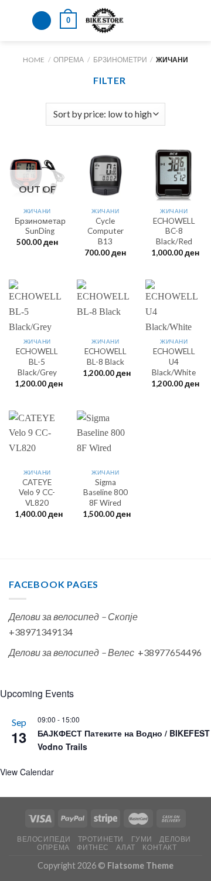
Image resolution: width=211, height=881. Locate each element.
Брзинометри (120, 59)
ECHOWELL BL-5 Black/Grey (37, 361)
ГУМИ (141, 839)
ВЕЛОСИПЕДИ (43, 839)
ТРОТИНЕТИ (101, 839)
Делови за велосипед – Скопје (73, 616)
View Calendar (27, 772)
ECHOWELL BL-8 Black (105, 356)
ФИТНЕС (93, 847)
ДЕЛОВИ (175, 839)
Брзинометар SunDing (40, 226)
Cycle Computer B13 (105, 231)
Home (34, 59)
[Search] (41, 21)
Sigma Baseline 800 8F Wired (105, 492)
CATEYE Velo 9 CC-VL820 (37, 492)
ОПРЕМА (68, 59)
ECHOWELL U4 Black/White (174, 361)
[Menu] (16, 20)
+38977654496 (170, 652)
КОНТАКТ (159, 847)
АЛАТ (125, 847)
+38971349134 (41, 631)
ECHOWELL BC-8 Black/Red (174, 231)
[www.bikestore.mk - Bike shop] (105, 20)
